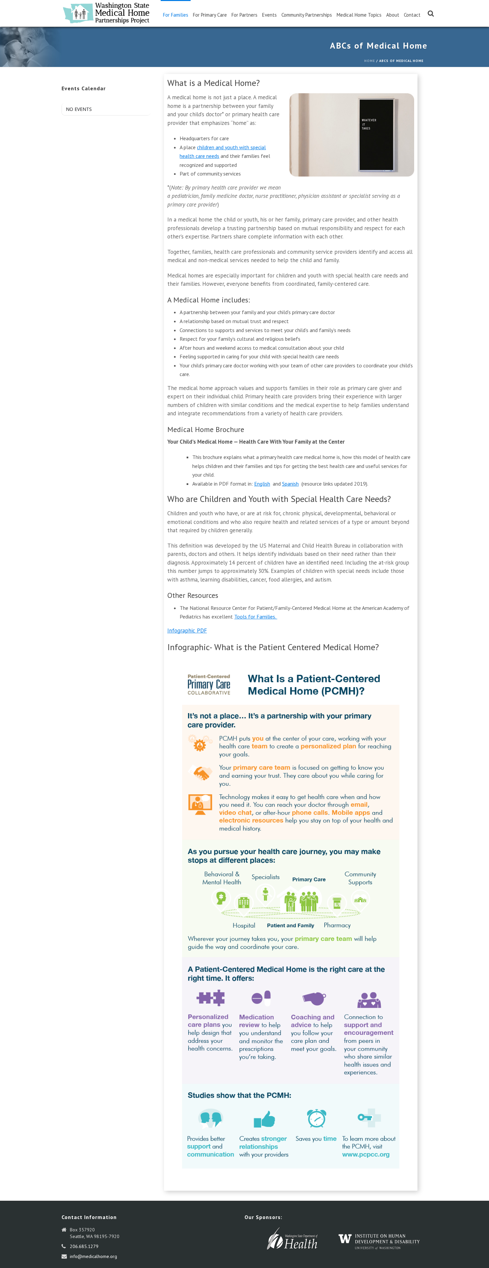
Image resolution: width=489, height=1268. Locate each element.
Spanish (290, 483)
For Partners (244, 15)
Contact (412, 15)
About (392, 15)
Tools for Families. (255, 616)
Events (269, 15)
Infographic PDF (187, 630)
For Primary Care (210, 15)
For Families (175, 15)
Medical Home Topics (359, 15)
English (262, 483)
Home (369, 61)
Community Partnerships (306, 15)
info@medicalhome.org (93, 1256)
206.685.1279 (84, 1246)
